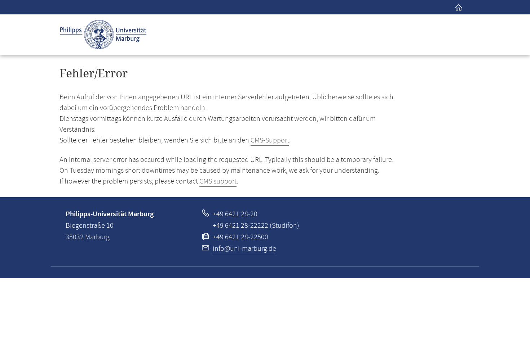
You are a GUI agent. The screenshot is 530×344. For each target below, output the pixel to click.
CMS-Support (270, 140)
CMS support (218, 181)
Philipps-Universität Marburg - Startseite (103, 34)
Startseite (459, 7)
